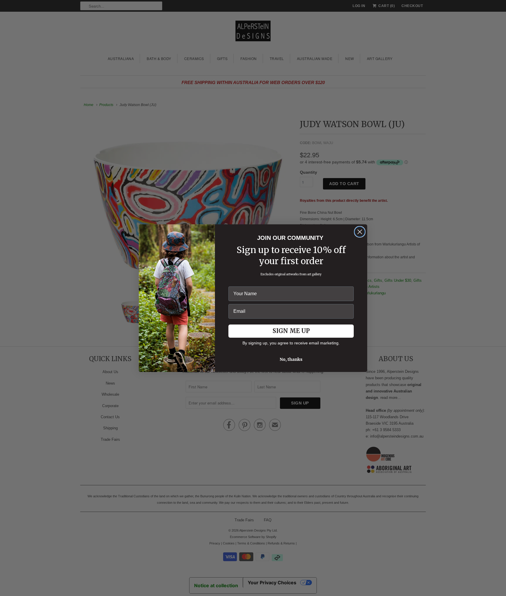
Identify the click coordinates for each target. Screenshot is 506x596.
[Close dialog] (360, 232)
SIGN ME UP (291, 330)
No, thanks (291, 359)
